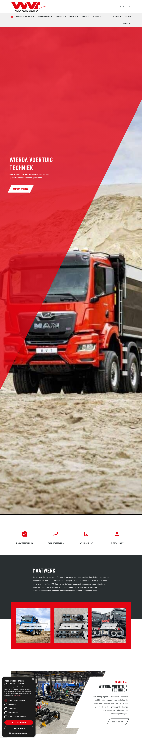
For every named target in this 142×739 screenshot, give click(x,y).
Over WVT (115, 17)
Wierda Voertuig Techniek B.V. (22, 7)
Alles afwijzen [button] (19, 728)
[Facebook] (119, 6)
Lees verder (17, 696)
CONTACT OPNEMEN (20, 189)
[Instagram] (126, 6)
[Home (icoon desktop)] (12, 16)
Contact (128, 17)
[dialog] (19, 707)
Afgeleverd (97, 17)
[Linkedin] (123, 6)
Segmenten (60, 17)
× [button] (33, 679)
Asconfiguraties (44, 17)
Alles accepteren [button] (19, 722)
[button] (115, 6)
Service (84, 17)
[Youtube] (130, 6)
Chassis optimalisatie (24, 17)
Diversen (72, 17)
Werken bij (127, 23)
